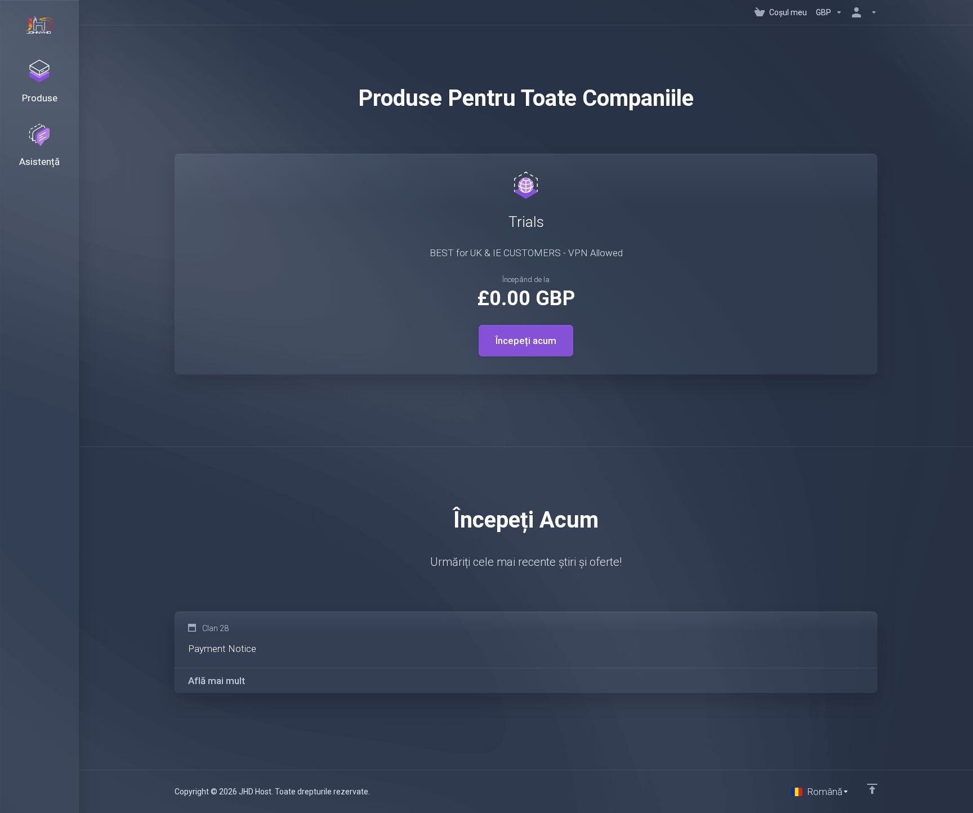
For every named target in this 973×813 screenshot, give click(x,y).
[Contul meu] (862, 12)
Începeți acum (526, 340)
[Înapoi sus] (872, 788)
